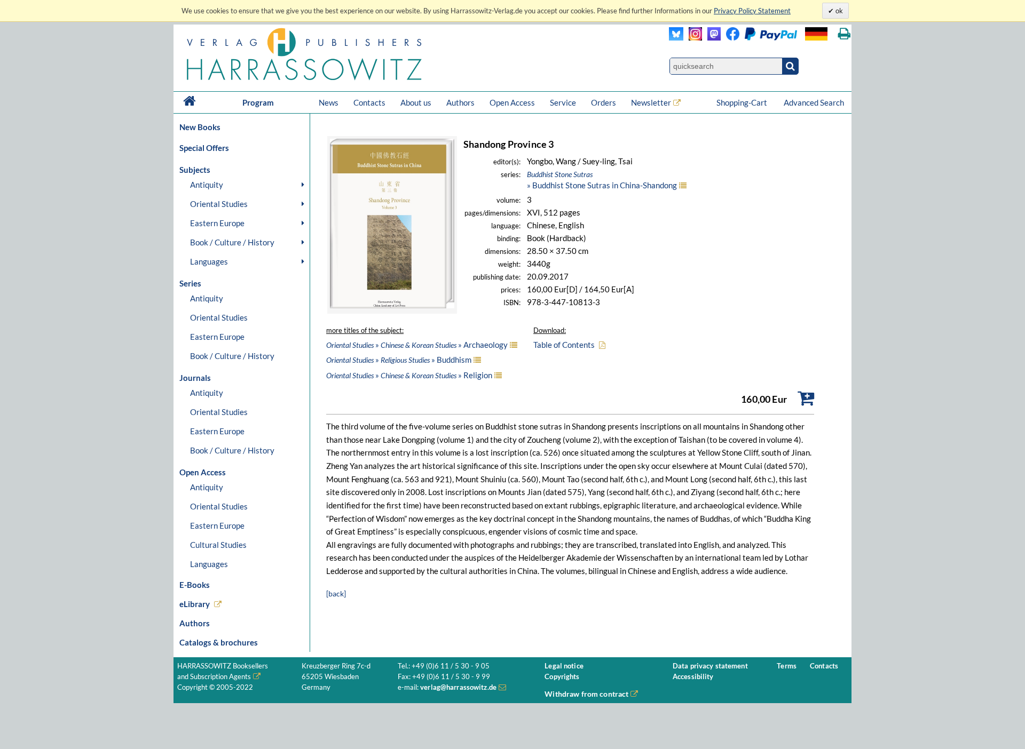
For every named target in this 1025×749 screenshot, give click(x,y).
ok (838, 10)
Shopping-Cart (742, 102)
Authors (460, 102)
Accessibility (693, 677)
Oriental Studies (219, 204)
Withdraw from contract (586, 693)
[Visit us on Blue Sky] (676, 37)
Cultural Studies (218, 544)
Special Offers (204, 148)
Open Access (512, 102)
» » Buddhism (398, 359)
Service (563, 102)
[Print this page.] (844, 34)
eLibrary (194, 604)
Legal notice (564, 666)
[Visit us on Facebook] (759, 37)
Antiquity (206, 184)
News (328, 102)
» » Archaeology (417, 344)
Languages (209, 261)
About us (415, 102)
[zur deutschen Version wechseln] (816, 34)
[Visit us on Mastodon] (711, 37)
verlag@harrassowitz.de (458, 687)
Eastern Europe (217, 223)
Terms (787, 666)
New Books (199, 127)
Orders (603, 102)
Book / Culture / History (232, 242)
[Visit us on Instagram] (692, 37)
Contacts (369, 102)
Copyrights (562, 677)
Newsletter (651, 102)
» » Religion (409, 375)
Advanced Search (814, 102)
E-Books (194, 584)
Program (258, 102)
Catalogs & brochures (218, 642)
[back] (336, 593)
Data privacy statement (710, 666)
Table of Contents (564, 344)
